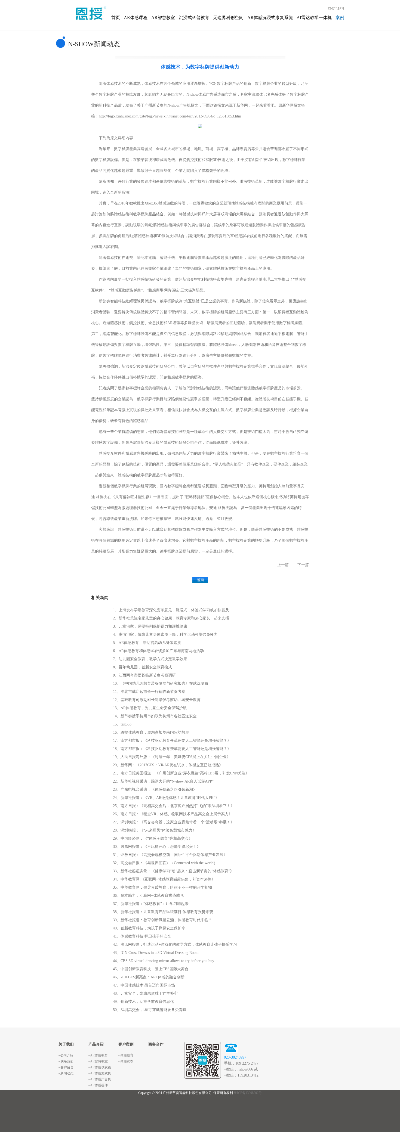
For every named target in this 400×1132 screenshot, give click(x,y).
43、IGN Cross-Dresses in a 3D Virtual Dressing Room (156, 953)
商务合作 (156, 1044)
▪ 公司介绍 (66, 1055)
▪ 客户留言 (66, 1067)
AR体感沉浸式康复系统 (270, 17)
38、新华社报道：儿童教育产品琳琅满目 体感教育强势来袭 (163, 912)
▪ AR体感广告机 (99, 1079)
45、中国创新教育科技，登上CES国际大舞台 (151, 969)
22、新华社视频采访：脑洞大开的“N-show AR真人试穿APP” (163, 781)
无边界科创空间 (228, 17)
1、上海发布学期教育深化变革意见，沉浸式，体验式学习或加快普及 (171, 610)
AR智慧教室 (163, 17)
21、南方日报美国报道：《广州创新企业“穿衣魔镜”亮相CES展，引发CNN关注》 (181, 773)
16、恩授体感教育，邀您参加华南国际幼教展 (151, 732)
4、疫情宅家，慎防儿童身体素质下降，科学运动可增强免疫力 (165, 634)
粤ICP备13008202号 (248, 1093)
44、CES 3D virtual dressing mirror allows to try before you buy (163, 961)
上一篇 (283, 565)
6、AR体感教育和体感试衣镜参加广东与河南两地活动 (158, 651)
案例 (340, 17)
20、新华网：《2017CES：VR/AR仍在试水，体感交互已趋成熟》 (168, 765)
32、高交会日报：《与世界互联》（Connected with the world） (165, 863)
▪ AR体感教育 (98, 1055)
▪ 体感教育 (125, 1055)
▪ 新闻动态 (66, 1073)
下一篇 (303, 565)
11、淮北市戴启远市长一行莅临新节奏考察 (149, 692)
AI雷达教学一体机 (314, 17)
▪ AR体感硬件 (98, 1085)
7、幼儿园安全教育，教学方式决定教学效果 (150, 659)
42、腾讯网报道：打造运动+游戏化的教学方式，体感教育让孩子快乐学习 (175, 944)
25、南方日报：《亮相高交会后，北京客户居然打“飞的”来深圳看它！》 (173, 806)
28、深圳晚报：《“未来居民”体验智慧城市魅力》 (154, 830)
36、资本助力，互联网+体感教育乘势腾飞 (148, 896)
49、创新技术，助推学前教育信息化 (143, 1002)
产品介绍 (96, 1044)
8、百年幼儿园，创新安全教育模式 (142, 667)
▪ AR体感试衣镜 (99, 1067)
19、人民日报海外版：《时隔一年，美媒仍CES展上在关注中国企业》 (171, 757)
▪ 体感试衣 (125, 1061)
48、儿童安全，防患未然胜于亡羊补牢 (145, 993)
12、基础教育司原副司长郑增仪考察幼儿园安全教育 (157, 700)
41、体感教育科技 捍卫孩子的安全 (142, 936)
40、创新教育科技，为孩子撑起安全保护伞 (149, 928)
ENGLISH (336, 9)
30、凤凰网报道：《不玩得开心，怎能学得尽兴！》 (157, 847)
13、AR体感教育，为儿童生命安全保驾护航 (150, 708)
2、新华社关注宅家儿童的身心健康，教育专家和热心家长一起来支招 (171, 618)
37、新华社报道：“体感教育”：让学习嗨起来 (151, 904)
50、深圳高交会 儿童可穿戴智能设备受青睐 (149, 1010)
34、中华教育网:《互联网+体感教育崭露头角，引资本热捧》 (164, 879)
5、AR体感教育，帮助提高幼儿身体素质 (147, 643)
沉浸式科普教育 (194, 17)
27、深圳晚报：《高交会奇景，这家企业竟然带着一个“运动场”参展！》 (173, 822)
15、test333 (122, 724)
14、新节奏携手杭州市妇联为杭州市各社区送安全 (155, 716)
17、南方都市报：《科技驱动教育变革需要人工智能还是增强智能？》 (172, 741)
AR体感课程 (135, 17)
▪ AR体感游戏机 (99, 1073)
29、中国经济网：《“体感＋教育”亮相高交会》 (152, 838)
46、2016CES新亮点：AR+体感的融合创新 (148, 977)
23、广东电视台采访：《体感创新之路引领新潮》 (155, 789)
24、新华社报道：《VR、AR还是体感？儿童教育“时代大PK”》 (166, 798)
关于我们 (66, 1044)
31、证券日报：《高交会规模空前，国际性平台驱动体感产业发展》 (170, 855)
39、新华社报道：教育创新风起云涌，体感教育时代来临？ (162, 920)
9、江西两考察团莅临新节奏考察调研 (144, 675)
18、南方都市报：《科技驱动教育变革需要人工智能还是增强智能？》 (172, 749)
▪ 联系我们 (66, 1061)
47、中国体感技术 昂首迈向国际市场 (144, 985)
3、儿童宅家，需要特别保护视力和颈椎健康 (150, 626)
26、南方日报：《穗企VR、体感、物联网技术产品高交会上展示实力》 (172, 814)
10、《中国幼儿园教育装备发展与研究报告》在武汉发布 (160, 683)
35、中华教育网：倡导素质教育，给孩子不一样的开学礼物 (162, 887)
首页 (115, 17)
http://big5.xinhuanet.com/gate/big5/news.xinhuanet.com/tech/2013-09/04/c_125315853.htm (170, 116)
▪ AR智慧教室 (98, 1061)
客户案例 (126, 1044)
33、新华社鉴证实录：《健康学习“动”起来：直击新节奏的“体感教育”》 (173, 871)
